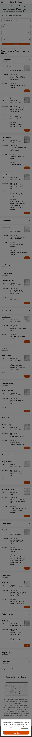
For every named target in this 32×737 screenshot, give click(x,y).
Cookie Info (24, 728)
